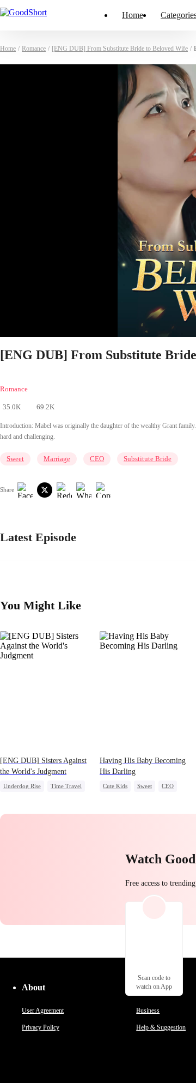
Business (148, 1010)
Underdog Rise (22, 786)
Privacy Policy (40, 1027)
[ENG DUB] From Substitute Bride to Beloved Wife (120, 48)
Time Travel (66, 786)
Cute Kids (115, 786)
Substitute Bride (147, 459)
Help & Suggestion (161, 1027)
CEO (97, 459)
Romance (34, 48)
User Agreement (43, 1010)
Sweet (15, 459)
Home (132, 15)
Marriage (57, 459)
